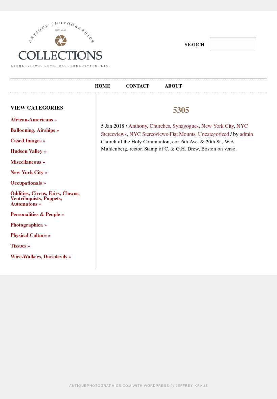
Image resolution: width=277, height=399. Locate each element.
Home (102, 85)
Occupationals (26, 182)
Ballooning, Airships (32, 130)
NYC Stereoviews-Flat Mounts (162, 133)
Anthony (137, 125)
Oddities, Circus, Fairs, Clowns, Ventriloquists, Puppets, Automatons (45, 198)
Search (194, 44)
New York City (217, 125)
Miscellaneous (25, 161)
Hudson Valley (26, 151)
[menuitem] (103, 85)
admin (246, 133)
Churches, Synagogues (174, 125)
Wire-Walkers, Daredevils (38, 256)
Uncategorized (213, 133)
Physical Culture (28, 235)
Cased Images (26, 140)
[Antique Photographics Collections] (60, 43)
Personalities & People (35, 214)
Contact (137, 85)
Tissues (18, 245)
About (173, 85)
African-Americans (31, 119)
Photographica (26, 224)
